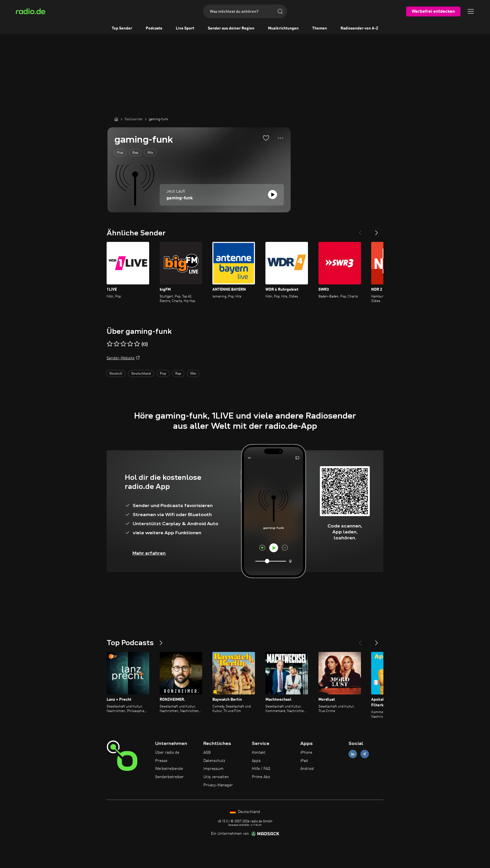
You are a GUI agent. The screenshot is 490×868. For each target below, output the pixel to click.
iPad (304, 761)
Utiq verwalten (216, 777)
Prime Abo (261, 777)
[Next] (376, 230)
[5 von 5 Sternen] (137, 344)
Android (307, 769)
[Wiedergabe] (272, 194)
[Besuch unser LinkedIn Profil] (352, 754)
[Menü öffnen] (470, 11)
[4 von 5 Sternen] (130, 344)
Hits (150, 153)
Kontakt (258, 753)
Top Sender (122, 28)
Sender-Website (120, 358)
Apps (256, 761)
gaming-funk (179, 198)
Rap (135, 153)
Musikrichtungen (283, 28)
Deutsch (115, 373)
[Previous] (360, 230)
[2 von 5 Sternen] (116, 344)
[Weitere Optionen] (280, 138)
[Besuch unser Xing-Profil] (364, 754)
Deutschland (141, 373)
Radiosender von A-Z (359, 28)
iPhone (306, 753)
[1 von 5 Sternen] (109, 344)
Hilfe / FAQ (261, 769)
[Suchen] (280, 11)
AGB (207, 753)
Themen (319, 28)
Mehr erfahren (149, 553)
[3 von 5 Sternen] (123, 344)
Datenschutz (214, 761)
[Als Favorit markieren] (266, 137)
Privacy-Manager (218, 785)
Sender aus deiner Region (231, 28)
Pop (120, 153)
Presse (161, 761)
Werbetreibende (169, 769)
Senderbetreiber (169, 777)
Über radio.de (167, 753)
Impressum (213, 769)
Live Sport (185, 28)
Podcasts (154, 28)
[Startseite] (116, 119)
